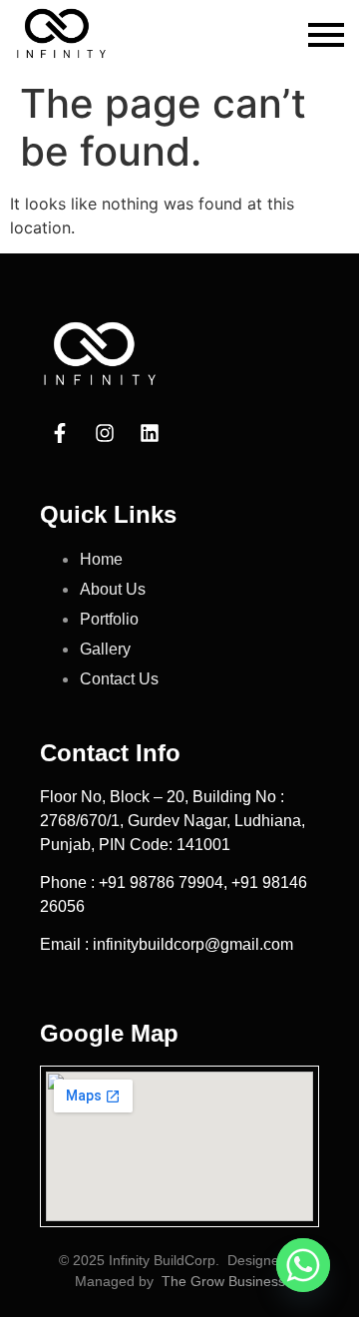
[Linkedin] (150, 433)
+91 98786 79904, (165, 882)
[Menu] (326, 36)
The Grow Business (223, 1281)
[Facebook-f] (60, 433)
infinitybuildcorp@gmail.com (193, 944)
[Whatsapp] (303, 1265)
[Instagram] (105, 433)
